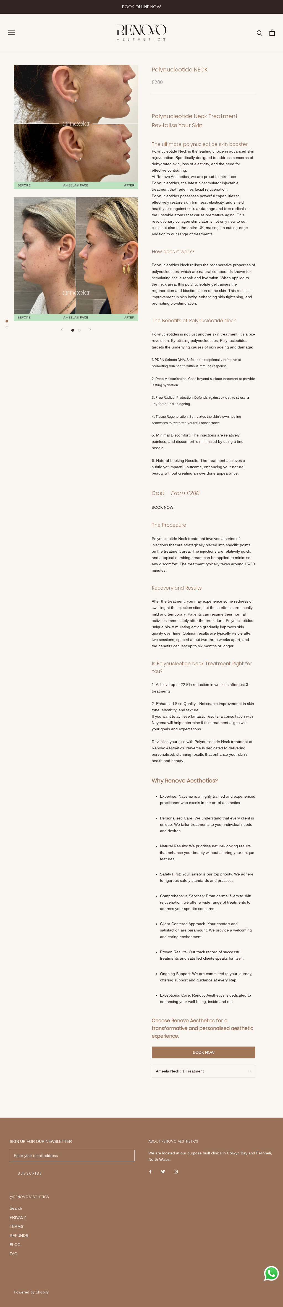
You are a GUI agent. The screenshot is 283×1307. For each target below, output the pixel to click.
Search (16, 1208)
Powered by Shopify (31, 1292)
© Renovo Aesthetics (31, 1284)
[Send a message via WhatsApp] (271, 1273)
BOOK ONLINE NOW (141, 7)
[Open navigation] (11, 32)
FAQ (13, 1254)
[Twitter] (163, 1171)
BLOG (15, 1244)
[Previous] (62, 330)
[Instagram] (176, 1171)
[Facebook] (150, 1171)
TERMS (16, 1226)
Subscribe (30, 1173)
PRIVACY (18, 1217)
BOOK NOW (162, 507)
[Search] (260, 33)
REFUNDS (19, 1235)
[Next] (90, 330)
